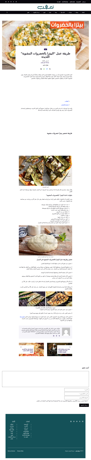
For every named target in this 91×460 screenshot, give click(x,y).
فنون (44, 12)
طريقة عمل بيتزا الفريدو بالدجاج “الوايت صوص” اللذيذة (27, 350)
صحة (56, 12)
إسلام (83, 12)
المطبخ (45, 49)
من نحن (83, 1)
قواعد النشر (72, 1)
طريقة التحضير (65, 104)
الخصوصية (78, 1)
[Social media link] (16, 1)
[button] (7, 12)
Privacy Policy (20, 450)
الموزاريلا (22, 316)
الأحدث (26, 426)
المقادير (67, 101)
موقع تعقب (77, 450)
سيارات (70, 12)
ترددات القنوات (36, 12)
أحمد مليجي (43, 62)
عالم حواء (63, 12)
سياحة (77, 12)
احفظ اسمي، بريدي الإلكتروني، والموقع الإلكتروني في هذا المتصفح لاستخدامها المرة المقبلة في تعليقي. (61, 401)
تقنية (50, 12)
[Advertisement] (45, 90)
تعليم (28, 12)
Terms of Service (11, 450)
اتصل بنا (58, 1)
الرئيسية (26, 424)
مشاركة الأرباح (65, 1)
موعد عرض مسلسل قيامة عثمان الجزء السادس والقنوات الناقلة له (64, 350)
